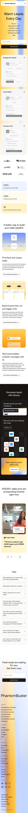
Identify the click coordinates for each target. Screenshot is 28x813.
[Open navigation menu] (24, 3)
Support (3, 761)
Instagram (4, 734)
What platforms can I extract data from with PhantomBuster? (13, 578)
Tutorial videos (5, 750)
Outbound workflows (6, 709)
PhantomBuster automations (8, 707)
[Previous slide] (8, 557)
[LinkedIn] (2, 787)
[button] (14, 578)
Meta (2, 737)
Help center (4, 758)
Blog (2, 747)
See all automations (10, 410)
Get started (4, 745)
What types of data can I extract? (12, 586)
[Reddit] (6, 783)
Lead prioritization (6, 714)
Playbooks (4, 752)
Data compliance (5, 716)
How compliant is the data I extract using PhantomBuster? (12, 631)
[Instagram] (6, 787)
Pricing (3, 769)
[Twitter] (9, 783)
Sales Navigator (5, 730)
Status (3, 776)
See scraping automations (10, 274)
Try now (7, 427)
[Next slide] (20, 557)
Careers (3, 772)
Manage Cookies (5, 804)
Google (3, 732)
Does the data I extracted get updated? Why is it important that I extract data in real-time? (13, 603)
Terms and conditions (6, 797)
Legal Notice (4, 794)
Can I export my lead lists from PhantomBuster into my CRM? (12, 640)
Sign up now (14, 469)
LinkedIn (3, 727)
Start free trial (14, 46)
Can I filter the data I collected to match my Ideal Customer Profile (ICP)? (12, 613)
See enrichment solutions (10, 322)
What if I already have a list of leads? (11, 593)
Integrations (4, 721)
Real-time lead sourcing (7, 712)
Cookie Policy (4, 801)
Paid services (4, 763)
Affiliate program (5, 774)
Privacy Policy (4, 799)
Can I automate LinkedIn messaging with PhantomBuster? (12, 623)
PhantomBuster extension (8, 719)
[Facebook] (2, 783)
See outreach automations (10, 375)
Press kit (3, 806)
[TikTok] (9, 787)
